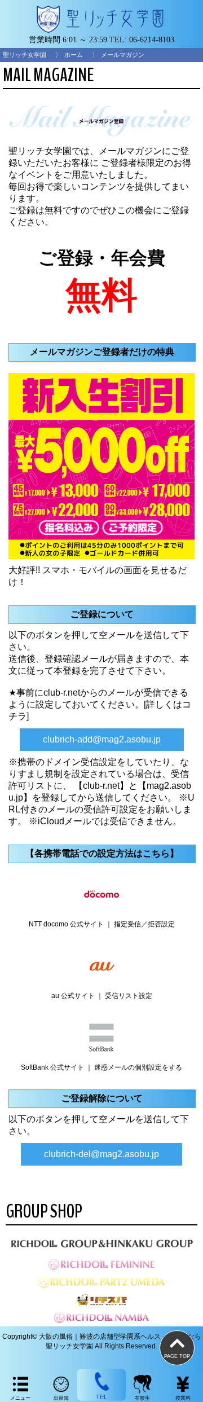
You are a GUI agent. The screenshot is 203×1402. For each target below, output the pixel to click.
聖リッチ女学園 (24, 54)
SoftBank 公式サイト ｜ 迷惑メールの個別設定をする (101, 1067)
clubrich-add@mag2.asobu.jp (102, 739)
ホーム (73, 54)
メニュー (20, 1398)
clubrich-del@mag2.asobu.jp (101, 1154)
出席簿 (61, 1398)
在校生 (142, 1398)
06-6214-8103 (151, 40)
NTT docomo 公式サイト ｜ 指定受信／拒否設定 (102, 924)
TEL (101, 1397)
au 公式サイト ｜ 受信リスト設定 (101, 996)
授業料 (183, 1398)
